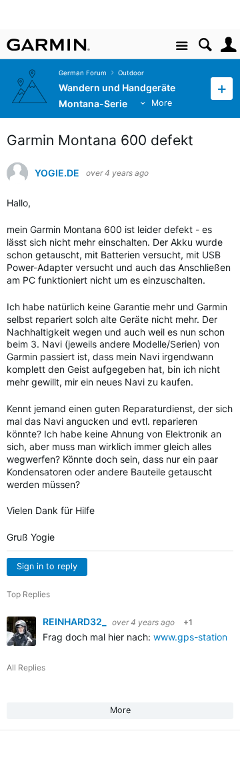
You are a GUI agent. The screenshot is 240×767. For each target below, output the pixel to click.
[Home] (48, 45)
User (228, 45)
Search (205, 45)
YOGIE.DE (57, 173)
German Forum (83, 73)
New (222, 88)
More (161, 103)
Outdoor (131, 73)
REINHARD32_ (76, 621)
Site (181, 46)
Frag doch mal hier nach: (98, 636)
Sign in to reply (47, 566)
